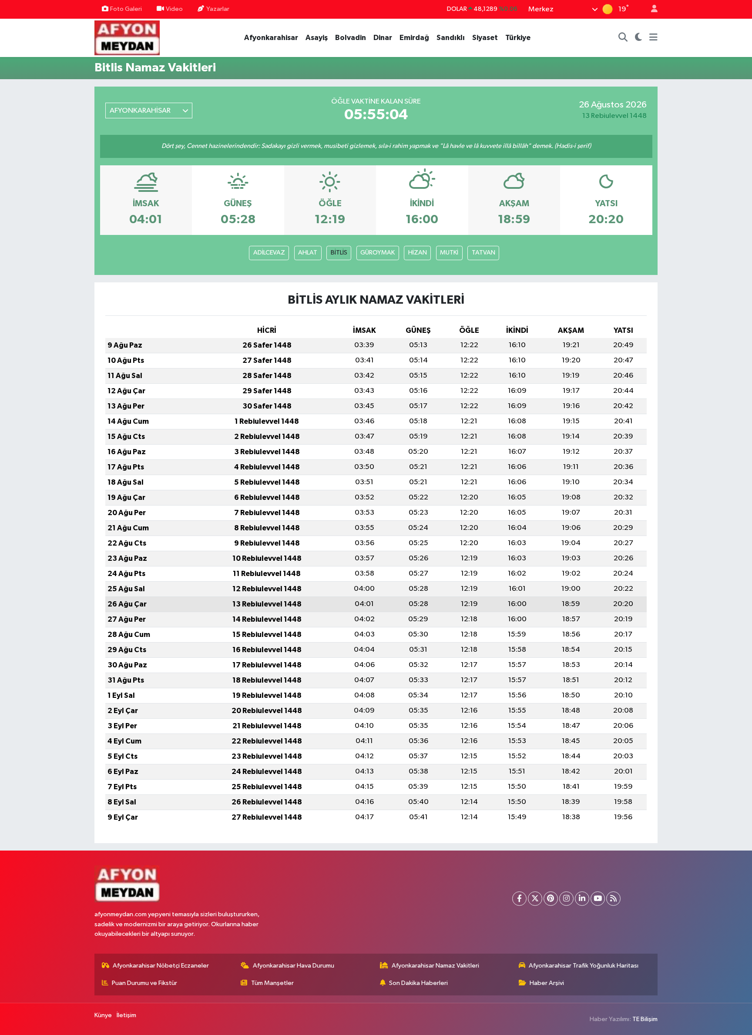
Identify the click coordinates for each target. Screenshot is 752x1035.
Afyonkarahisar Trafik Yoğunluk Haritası (583, 965)
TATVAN (483, 252)
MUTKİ (449, 252)
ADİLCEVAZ (269, 252)
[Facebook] (519, 898)
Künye (103, 1015)
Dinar (382, 37)
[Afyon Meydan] (127, 37)
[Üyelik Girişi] (651, 9)
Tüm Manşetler (272, 983)
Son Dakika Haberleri (418, 983)
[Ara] (623, 38)
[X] (535, 898)
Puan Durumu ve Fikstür (144, 983)
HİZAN (417, 252)
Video (174, 9)
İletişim (126, 1015)
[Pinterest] (551, 898)
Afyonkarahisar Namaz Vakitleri (435, 965)
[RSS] (613, 898)
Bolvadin (350, 37)
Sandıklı (450, 37)
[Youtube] (598, 898)
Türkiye (517, 37)
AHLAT (307, 252)
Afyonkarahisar (271, 37)
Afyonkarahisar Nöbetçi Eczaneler (161, 965)
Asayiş (317, 37)
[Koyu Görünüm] (638, 38)
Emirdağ (414, 37)
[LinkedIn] (582, 898)
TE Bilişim (645, 1019)
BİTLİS (339, 252)
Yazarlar (217, 9)
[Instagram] (566, 898)
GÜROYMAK (377, 252)
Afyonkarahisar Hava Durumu (293, 965)
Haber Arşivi (547, 983)
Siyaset (485, 37)
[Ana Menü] (653, 38)
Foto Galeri (126, 9)
